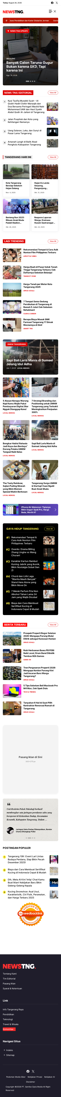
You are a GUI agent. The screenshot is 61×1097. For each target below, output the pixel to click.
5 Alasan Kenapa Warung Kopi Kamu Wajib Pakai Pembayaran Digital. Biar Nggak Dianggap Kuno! (16, 405)
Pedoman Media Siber (16, 1077)
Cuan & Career (29, 313)
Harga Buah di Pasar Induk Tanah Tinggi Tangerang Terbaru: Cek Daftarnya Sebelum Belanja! (40, 270)
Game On (27, 660)
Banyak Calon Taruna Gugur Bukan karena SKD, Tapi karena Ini (29, 66)
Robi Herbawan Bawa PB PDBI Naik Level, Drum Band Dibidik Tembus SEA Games (38, 653)
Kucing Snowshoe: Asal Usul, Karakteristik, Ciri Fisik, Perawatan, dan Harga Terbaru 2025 (27, 894)
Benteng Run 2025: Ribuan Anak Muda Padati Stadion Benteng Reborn (15, 221)
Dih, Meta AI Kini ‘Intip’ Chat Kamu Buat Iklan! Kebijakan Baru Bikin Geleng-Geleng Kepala (26, 882)
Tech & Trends (29, 692)
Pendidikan (8, 1014)
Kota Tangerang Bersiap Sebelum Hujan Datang (14, 185)
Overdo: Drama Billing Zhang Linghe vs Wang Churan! (23, 552)
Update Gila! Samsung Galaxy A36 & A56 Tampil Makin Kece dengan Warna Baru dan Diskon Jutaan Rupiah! (36, 511)
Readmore (14, 819)
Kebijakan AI (49, 1077)
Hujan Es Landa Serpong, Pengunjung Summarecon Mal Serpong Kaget (42, 188)
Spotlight (10, 59)
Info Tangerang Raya (13, 1009)
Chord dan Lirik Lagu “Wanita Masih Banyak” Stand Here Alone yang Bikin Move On (23, 581)
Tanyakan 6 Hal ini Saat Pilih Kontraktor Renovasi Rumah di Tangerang (38, 705)
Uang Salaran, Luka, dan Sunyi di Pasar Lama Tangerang (24, 132)
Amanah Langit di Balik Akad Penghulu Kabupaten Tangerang (24, 143)
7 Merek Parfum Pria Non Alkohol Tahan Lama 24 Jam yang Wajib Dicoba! (24, 594)
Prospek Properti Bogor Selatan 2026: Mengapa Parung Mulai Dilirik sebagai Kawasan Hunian (39, 636)
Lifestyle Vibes (29, 256)
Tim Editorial (9, 978)
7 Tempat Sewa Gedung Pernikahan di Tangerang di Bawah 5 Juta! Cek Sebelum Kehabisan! (37, 305)
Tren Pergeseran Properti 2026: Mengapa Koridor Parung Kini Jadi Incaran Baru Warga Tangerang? (39, 672)
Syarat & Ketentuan (12, 988)
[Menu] (52, 11)
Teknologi (8, 1019)
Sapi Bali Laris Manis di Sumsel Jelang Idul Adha (29, 362)
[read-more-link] (57, 509)
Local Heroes (23, 368)
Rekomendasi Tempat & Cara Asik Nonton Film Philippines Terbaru (40, 251)
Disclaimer (30, 1082)
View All (53, 93)
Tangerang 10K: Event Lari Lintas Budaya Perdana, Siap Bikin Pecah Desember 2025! (26, 859)
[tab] (27, 81)
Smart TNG (28, 328)
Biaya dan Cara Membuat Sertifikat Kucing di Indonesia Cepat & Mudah (25, 606)
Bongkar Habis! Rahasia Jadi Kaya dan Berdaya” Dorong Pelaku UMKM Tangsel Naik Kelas (15, 447)
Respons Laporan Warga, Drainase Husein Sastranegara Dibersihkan (44, 221)
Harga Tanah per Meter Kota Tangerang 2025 (37, 285)
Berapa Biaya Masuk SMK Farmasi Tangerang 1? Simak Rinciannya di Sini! (38, 322)
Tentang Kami (10, 973)
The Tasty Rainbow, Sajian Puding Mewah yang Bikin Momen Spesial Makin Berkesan (15, 487)
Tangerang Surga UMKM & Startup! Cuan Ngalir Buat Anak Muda (44, 486)
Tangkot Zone (29, 276)
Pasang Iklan (9, 983)
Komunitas (8, 1029)
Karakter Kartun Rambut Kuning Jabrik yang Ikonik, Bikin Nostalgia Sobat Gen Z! (25, 566)
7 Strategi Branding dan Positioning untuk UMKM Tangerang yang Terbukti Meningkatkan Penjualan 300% (45, 406)
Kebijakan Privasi (35, 1077)
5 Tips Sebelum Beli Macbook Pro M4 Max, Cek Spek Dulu (40, 687)
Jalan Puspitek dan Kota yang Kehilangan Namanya (23, 120)
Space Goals (28, 291)
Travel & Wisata (10, 1024)
